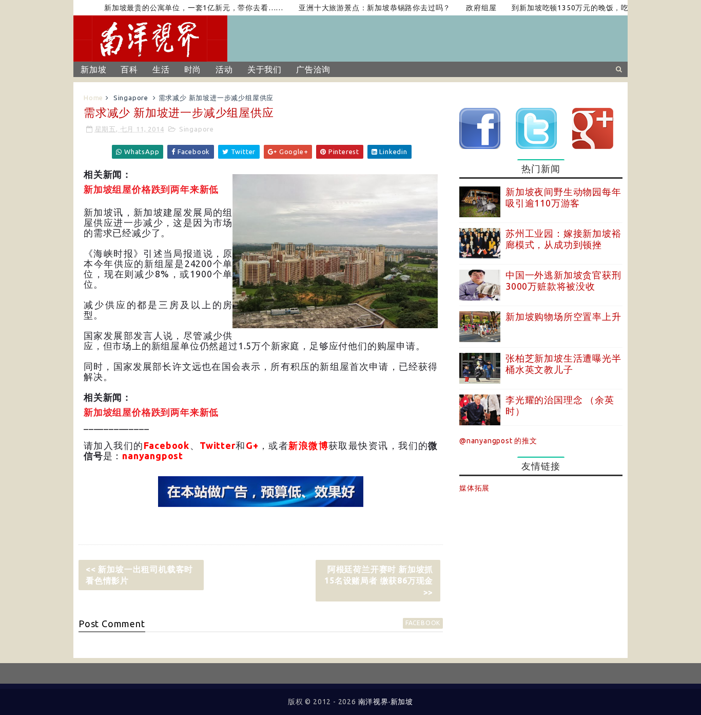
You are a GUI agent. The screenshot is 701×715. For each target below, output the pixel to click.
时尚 (193, 69)
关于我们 (264, 69)
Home (93, 97)
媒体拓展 (474, 488)
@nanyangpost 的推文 (498, 441)
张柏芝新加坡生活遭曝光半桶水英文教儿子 (563, 363)
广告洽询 (313, 69)
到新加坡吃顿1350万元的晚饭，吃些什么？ (572, 8)
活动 (224, 69)
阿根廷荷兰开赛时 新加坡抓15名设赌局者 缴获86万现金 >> (378, 581)
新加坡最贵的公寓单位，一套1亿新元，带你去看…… (180, 8)
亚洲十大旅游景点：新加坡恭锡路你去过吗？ (361, 8)
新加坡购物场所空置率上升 (563, 316)
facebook (422, 622)
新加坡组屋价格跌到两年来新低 (151, 189)
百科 (129, 69)
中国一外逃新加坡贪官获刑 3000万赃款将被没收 (563, 280)
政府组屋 (468, 8)
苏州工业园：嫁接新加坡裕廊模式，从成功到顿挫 (563, 239)
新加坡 (93, 69)
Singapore (130, 97)
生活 (161, 69)
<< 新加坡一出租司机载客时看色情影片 (139, 575)
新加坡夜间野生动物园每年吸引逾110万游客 (563, 197)
